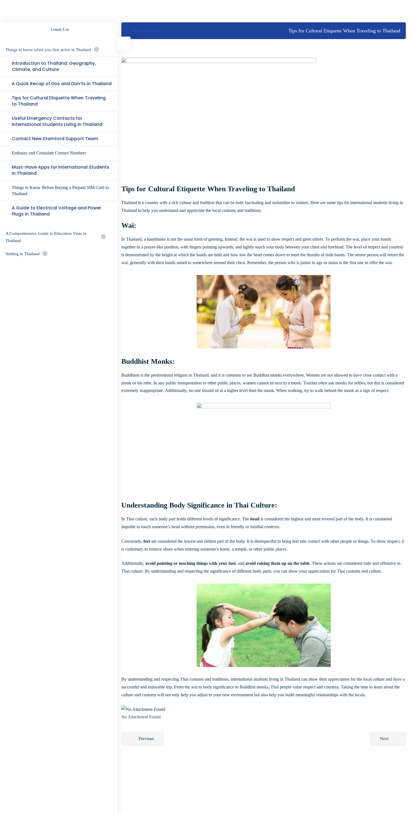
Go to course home (147, 30)
